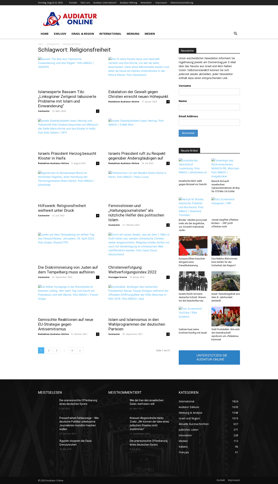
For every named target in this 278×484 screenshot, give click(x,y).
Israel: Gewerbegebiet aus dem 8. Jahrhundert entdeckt (225, 297)
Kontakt (73, 2)
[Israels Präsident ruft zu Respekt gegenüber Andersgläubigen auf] (139, 134)
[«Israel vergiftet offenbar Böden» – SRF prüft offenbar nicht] (225, 207)
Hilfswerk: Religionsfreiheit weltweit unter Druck (62, 208)
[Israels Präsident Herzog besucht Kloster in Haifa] (68, 134)
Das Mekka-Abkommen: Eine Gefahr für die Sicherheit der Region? (224, 262)
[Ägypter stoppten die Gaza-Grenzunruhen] (47, 445)
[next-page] (80, 350)
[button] (235, 34)
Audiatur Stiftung (128, 2)
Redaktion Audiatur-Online (123, 101)
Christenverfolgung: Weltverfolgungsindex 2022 (132, 269)
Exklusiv (60, 33)
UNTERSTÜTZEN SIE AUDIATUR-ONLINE (211, 357)
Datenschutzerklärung (182, 2)
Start (40, 44)
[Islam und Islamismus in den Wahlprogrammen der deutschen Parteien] (139, 300)
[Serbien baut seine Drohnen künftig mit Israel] (193, 316)
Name (183, 101)
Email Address (188, 116)
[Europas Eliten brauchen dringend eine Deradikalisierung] (193, 246)
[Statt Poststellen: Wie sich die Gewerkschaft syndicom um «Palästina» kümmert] (225, 316)
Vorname (185, 85)
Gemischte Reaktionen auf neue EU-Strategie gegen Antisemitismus (65, 324)
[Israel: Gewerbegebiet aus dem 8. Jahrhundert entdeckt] (225, 281)
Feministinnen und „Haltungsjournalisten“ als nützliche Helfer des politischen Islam (136, 212)
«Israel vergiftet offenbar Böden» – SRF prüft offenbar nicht (224, 223)
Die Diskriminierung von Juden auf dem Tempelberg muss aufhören (68, 269)
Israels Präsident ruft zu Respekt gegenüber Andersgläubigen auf (136, 155)
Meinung (133, 33)
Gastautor (44, 111)
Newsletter (146, 2)
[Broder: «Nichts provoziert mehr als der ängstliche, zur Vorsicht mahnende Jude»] (193, 207)
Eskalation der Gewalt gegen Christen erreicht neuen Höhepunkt (138, 94)
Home (45, 33)
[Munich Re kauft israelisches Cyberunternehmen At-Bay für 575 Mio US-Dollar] (225, 168)
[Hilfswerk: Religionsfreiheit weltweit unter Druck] (68, 186)
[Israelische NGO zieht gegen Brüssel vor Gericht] (193, 168)
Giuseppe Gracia (117, 277)
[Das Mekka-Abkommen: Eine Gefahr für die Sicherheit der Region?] (225, 246)
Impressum (161, 2)
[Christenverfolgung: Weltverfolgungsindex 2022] (139, 247)
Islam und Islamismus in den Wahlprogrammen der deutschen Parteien (136, 324)
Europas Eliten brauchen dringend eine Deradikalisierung (192, 262)
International (110, 33)
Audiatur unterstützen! (104, 2)
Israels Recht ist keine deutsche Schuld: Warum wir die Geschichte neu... (192, 297)
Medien (150, 33)
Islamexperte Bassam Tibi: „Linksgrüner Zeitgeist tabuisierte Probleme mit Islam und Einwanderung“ (67, 99)
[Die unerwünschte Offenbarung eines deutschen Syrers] (47, 405)
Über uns (85, 2)
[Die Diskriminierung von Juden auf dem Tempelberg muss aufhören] (68, 247)
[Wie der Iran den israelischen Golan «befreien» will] (117, 405)
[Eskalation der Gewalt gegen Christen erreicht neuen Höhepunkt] (139, 72)
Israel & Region (82, 33)
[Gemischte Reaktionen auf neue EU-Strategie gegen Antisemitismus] (68, 300)
